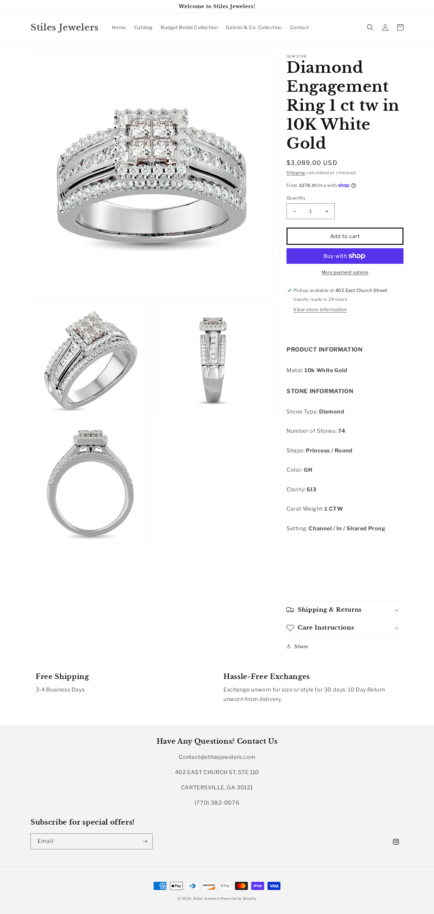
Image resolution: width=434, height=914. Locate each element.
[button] (370, 27)
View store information (320, 309)
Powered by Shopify (238, 898)
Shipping (296, 172)
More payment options (345, 272)
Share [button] (301, 646)
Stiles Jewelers (207, 898)
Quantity (296, 197)
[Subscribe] (144, 841)
